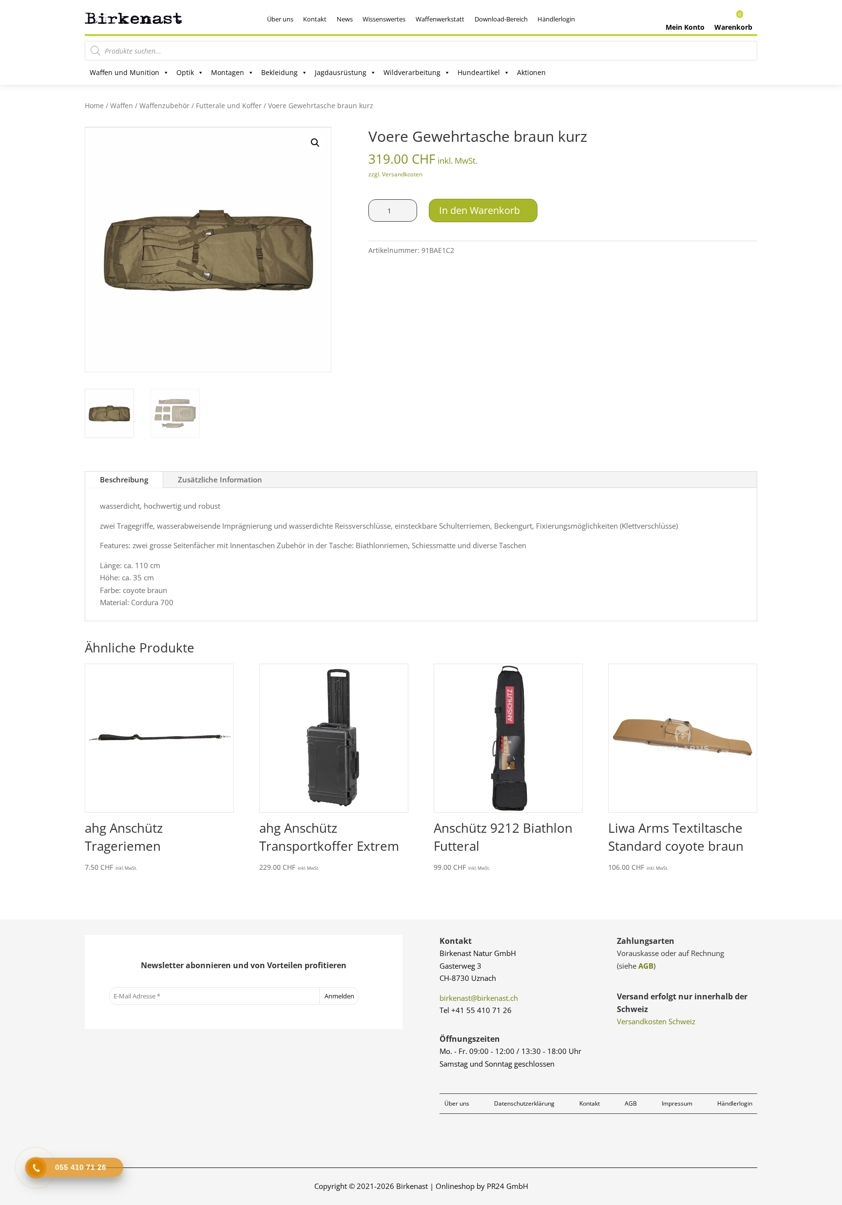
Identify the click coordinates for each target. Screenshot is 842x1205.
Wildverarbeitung (411, 72)
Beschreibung (124, 479)
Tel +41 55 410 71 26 (476, 1010)
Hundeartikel (479, 72)
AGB (645, 966)
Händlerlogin (556, 19)
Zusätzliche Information (220, 479)
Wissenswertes (384, 19)
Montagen (227, 72)
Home (94, 105)
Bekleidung (279, 72)
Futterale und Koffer (229, 105)
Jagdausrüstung (340, 72)
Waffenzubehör (164, 105)
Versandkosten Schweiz (656, 1021)
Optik (185, 72)
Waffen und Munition (124, 72)
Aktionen (531, 72)
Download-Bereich (501, 19)
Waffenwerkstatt (440, 19)
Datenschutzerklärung (524, 1103)
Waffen (121, 105)
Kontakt (314, 19)
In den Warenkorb (479, 210)
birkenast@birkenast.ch (479, 998)
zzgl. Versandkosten (395, 174)
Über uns (280, 19)
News (345, 19)
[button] (315, 143)
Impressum (677, 1103)
